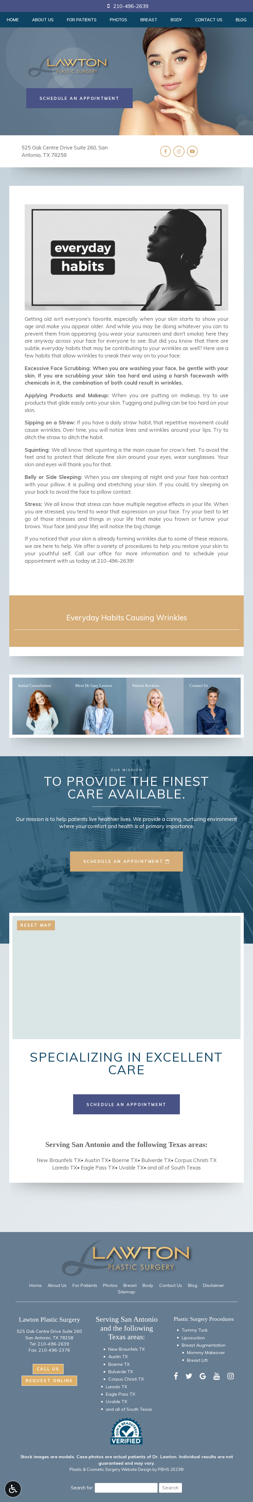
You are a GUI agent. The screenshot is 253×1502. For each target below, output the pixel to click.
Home (13, 19)
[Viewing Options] (13, 1489)
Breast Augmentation (204, 1345)
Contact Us (208, 19)
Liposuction (193, 1338)
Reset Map (36, 925)
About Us (43, 19)
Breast (148, 19)
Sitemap (126, 1292)
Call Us (48, 1368)
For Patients (82, 19)
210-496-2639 (114, 560)
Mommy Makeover (206, 1352)
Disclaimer (213, 1285)
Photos (118, 19)
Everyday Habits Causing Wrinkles (126, 617)
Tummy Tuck (195, 1330)
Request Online (49, 1380)
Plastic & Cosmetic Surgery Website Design (110, 1469)
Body (176, 19)
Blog (241, 19)
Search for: (82, 1488)
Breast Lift (197, 1360)
